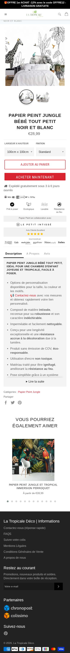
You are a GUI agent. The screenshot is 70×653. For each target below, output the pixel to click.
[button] (8, 501)
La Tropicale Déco (23, 643)
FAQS (7, 533)
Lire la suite (36, 381)
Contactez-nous (25, 295)
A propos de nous (15, 557)
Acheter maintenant (35, 177)
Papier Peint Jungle (29, 391)
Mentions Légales (15, 545)
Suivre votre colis (14, 539)
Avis (47, 253)
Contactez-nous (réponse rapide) (24, 527)
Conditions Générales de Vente (23, 551)
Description (13, 253)
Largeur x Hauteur (16, 143)
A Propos (32, 253)
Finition (40, 143)
